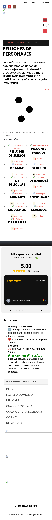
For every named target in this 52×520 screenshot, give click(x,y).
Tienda (25, 2)
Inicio (10, 389)
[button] (45, 25)
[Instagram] (14, 6)
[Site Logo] (8, 10)
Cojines (12, 417)
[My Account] (48, 25)
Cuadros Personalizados (24, 412)
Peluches (12, 400)
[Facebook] (4, 6)
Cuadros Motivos (19, 406)
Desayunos (14, 423)
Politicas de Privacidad (40, 2)
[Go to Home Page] (3, 42)
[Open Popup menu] (45, 20)
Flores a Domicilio (19, 395)
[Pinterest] (9, 6)
